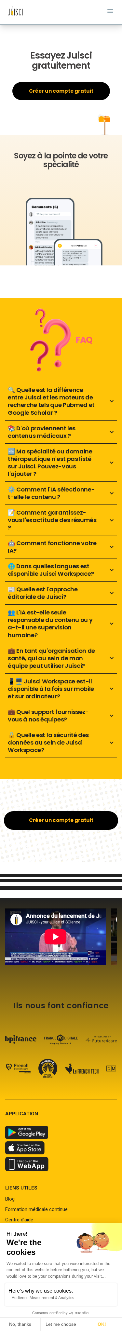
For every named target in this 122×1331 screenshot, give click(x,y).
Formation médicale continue (36, 1209)
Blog (10, 1199)
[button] (61, 401)
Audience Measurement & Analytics (43, 1298)
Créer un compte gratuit (61, 90)
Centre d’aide (19, 1220)
